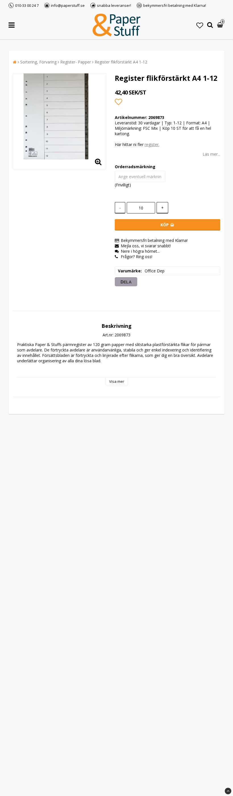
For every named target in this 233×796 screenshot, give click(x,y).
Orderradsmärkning (135, 166)
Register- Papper (75, 62)
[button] (199, 25)
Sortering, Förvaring (38, 62)
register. (152, 144)
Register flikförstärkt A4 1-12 (121, 62)
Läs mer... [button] (211, 154)
